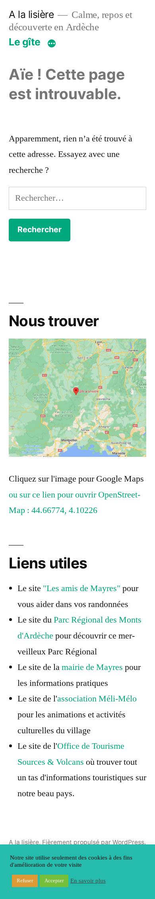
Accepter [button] (54, 880)
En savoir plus (88, 881)
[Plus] (51, 43)
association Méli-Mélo (97, 698)
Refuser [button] (25, 880)
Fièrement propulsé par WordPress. (94, 842)
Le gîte (25, 42)
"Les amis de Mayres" (81, 588)
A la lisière (31, 14)
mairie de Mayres (92, 667)
